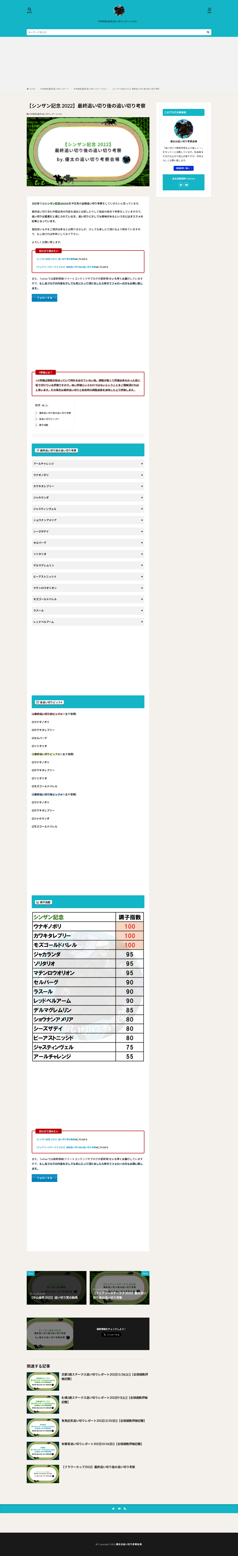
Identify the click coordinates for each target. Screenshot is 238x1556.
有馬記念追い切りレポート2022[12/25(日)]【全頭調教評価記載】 (104, 1420)
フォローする (44, 297)
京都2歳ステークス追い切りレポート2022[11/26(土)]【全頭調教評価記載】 (105, 1377)
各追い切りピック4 (47, 419)
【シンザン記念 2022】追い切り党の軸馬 (55, 259)
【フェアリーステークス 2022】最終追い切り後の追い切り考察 (65, 267)
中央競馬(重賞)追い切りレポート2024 (117, 21)
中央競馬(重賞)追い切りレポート (54, 89)
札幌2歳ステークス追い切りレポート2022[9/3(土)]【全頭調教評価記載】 (105, 1400)
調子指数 (42, 425)
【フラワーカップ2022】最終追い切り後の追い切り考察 (98, 1467)
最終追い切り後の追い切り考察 (53, 413)
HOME (32, 89)
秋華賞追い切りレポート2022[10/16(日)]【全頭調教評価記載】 (103, 1444)
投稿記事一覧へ (183, 168)
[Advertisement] (119, 63)
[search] (208, 32)
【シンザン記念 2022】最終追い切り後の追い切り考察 (135, 89)
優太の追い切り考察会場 (129, 1544)
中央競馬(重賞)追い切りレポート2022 (90, 89)
